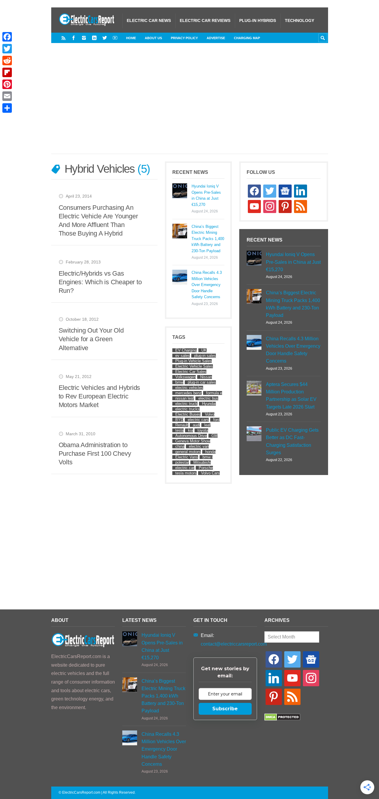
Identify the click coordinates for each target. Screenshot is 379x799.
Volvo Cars (210, 473)
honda (210, 452)
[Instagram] (84, 38)
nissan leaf (184, 398)
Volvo (209, 414)
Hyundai (209, 404)
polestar (182, 462)
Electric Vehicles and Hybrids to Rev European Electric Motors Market (99, 396)
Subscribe (225, 708)
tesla (179, 430)
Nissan (206, 377)
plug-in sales (205, 356)
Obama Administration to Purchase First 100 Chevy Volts (95, 453)
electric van (199, 446)
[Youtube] (115, 38)
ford (216, 420)
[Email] (7, 96)
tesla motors (186, 473)
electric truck (186, 404)
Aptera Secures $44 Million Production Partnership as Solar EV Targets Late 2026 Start (291, 395)
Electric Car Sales (190, 372)
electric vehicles (189, 388)
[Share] (7, 108)
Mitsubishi (202, 462)
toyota (202, 430)
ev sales (182, 356)
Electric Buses (187, 414)
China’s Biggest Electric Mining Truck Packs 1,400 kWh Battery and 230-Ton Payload (208, 238)
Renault (181, 425)
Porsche (206, 468)
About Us (153, 38)
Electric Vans (186, 457)
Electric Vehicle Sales (194, 366)
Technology (299, 20)
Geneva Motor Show (192, 441)
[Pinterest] (7, 84)
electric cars (198, 420)
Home (131, 38)
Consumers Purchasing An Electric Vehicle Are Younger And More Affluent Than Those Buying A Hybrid (98, 220)
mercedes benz (188, 393)
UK (204, 350)
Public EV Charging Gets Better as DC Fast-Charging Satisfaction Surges (292, 441)
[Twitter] (104, 38)
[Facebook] (73, 38)
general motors (188, 452)
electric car (184, 468)
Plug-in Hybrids (257, 20)
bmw (179, 382)
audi (196, 425)
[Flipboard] (7, 72)
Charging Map (247, 38)
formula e (214, 393)
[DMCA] (282, 719)
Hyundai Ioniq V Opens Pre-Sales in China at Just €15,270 (206, 195)
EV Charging (186, 350)
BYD (179, 420)
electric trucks (187, 409)
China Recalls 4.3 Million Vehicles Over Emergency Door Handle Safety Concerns (207, 284)
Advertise (216, 38)
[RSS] (63, 38)
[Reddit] (7, 60)
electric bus (208, 398)
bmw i (208, 457)
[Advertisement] (202, 104)
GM (214, 436)
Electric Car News (149, 20)
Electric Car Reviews (205, 20)
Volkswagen (185, 377)
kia (190, 430)
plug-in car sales (202, 382)
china (179, 446)
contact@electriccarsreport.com (234, 643)
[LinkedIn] (94, 38)
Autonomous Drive (191, 436)
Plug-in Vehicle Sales (193, 361)
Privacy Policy (184, 38)
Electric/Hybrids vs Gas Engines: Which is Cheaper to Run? (100, 282)
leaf (207, 425)
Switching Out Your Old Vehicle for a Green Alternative (91, 339)
